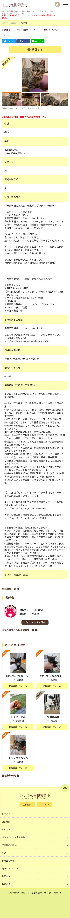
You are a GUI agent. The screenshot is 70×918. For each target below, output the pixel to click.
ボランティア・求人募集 (13, 837)
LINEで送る (38, 41)
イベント (6, 829)
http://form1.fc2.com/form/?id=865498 (25, 518)
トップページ (8, 813)
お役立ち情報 (8, 860)
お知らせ (6, 884)
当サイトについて (10, 868)
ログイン (44, 804)
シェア (24, 41)
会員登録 (27, 804)
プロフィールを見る (35, 622)
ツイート (10, 41)
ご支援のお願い (9, 845)
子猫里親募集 (52, 717)
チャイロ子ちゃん (18, 758)
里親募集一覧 (9, 588)
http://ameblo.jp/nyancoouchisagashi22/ (26, 341)
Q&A (4, 852)
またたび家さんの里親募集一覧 (18, 629)
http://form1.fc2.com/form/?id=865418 (25, 508)
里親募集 (13, 22)
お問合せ (6, 876)
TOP (4, 22)
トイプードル (18, 717)
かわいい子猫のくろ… (18, 676)
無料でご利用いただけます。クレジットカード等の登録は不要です (28, 16)
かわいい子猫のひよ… (52, 676)
